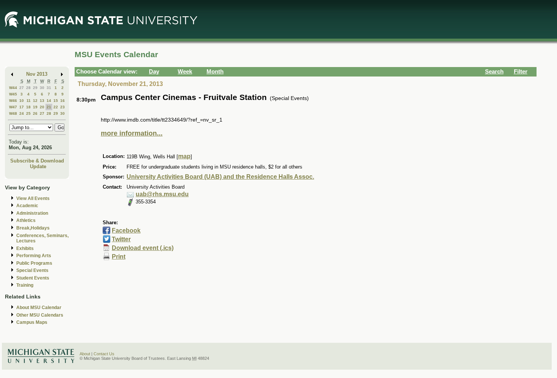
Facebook (126, 230)
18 (28, 107)
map (184, 156)
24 (21, 113)
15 (55, 100)
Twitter (121, 239)
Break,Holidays (33, 228)
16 (62, 100)
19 (35, 107)
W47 (13, 107)
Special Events (32, 270)
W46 (13, 100)
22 (55, 107)
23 (62, 107)
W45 (13, 94)
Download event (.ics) (143, 248)
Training (24, 285)
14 (49, 100)
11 (29, 100)
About (85, 353)
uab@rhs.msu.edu (162, 194)
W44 (13, 88)
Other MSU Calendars (39, 315)
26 (35, 113)
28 (28, 88)
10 (21, 100)
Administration (32, 213)
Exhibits (25, 248)
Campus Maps (31, 322)
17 (21, 107)
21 (49, 107)
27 (21, 88)
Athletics (26, 220)
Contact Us (104, 353)
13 (42, 100)
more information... (132, 133)
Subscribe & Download (37, 161)
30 (42, 88)
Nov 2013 (36, 74)
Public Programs (34, 263)
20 (42, 107)
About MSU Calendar (38, 307)
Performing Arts (33, 255)
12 (35, 100)
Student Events (32, 278)
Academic (27, 205)
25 (28, 113)
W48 (13, 113)
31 (49, 88)
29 (35, 88)
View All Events (33, 198)
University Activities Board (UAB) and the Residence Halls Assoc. (220, 176)
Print (118, 256)
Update (38, 166)
